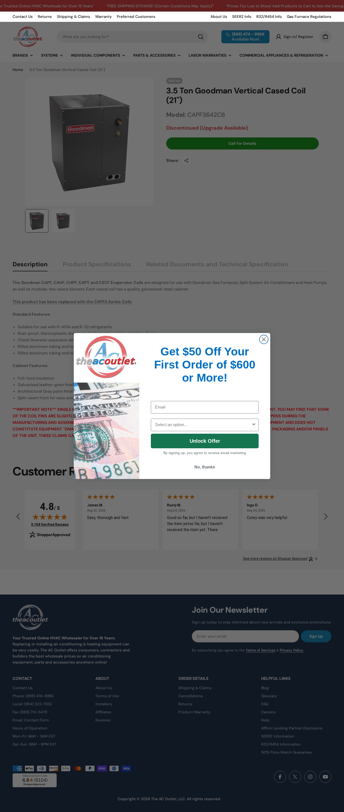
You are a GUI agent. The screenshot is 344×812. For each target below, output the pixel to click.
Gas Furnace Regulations (309, 16)
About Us (219, 16)
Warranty (103, 16)
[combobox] (203, 425)
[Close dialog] (263, 339)
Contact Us (23, 16)
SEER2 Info (241, 16)
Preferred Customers (136, 16)
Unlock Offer (205, 441)
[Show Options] (253, 425)
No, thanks (204, 467)
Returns (45, 16)
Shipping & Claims (73, 16)
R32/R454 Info (269, 16)
